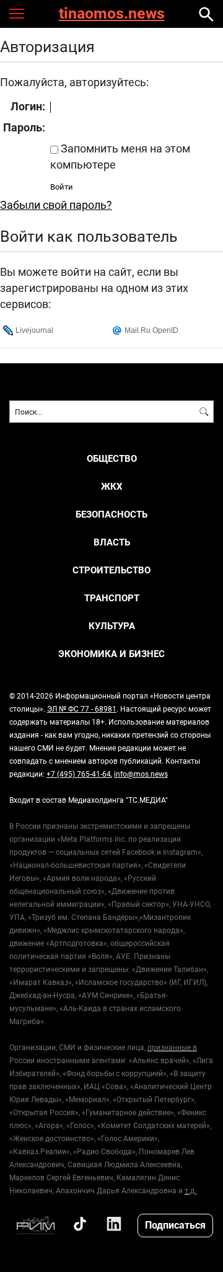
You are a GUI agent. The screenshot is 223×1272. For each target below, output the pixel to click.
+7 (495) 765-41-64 (78, 774)
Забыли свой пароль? (56, 204)
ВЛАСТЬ (112, 542)
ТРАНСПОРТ (111, 598)
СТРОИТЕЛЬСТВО (111, 570)
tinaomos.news (112, 14)
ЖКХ (112, 486)
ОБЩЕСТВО (112, 458)
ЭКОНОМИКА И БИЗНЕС (111, 653)
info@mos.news (141, 774)
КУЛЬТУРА (112, 625)
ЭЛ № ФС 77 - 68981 (81, 708)
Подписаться (175, 1224)
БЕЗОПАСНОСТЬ (111, 514)
